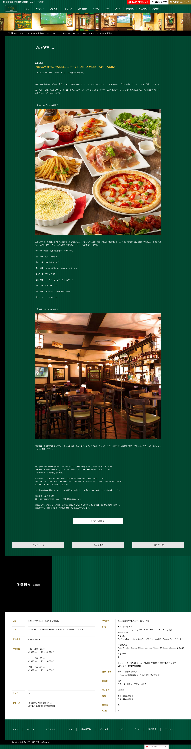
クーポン (96, 9)
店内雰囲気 (82, 9)
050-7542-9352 (49, 496)
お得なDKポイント (138, 2)
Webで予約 (98, 545)
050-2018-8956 (161, 2)
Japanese (154, 746)
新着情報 (130, 9)
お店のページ (38, 545)
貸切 (107, 9)
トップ (27, 9)
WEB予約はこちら (181, 2)
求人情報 (143, 9)
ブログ (118, 9)
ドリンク (68, 9)
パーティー (39, 9)
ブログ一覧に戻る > (98, 521)
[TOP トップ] (11, 9)
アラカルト (54, 9)
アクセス (156, 9)
